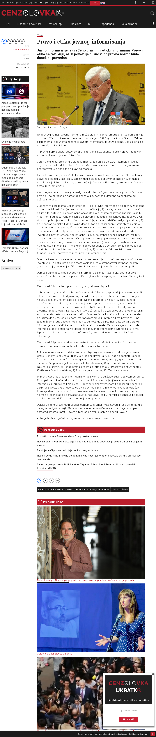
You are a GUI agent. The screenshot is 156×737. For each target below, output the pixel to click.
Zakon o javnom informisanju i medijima (87, 489)
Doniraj (95, 3)
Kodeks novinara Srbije (50, 489)
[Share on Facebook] (4, 41)
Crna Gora (75, 24)
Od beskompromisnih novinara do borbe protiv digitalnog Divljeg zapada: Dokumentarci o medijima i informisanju (88, 733)
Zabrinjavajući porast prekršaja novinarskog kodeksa (67, 450)
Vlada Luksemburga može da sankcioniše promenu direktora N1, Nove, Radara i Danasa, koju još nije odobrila (15, 217)
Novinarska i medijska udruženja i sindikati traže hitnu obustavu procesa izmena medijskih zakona (89, 443)
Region (68, 3)
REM (8, 24)
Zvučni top (55, 24)
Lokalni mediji (129, 24)
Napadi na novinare (29, 24)
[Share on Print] (16, 41)
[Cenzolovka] (33, 12)
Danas (26, 58)
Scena (61, 3)
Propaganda (106, 24)
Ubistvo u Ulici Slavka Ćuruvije (54, 653)
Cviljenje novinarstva (13, 141)
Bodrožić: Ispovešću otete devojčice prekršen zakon (67, 436)
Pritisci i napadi (9, 3)
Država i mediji (24, 3)
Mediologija (51, 3)
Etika (42, 3)
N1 (90, 24)
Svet (75, 3)
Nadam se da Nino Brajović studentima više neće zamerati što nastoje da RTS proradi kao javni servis (89, 457)
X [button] (153, 734)
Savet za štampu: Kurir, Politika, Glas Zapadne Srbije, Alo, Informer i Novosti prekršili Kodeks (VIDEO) (86, 466)
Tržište (35, 3)
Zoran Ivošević (119, 489)
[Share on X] (10, 41)
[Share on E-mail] (22, 41)
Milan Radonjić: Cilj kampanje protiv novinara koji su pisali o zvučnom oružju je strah (85, 580)
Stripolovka (84, 3)
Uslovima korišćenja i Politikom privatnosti (128, 734)
